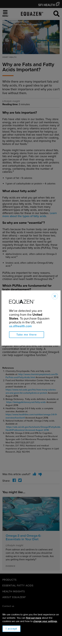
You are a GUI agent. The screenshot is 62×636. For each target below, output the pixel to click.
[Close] (55, 296)
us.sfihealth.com (20, 326)
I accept (11, 628)
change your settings (45, 621)
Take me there (26, 334)
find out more (33, 618)
